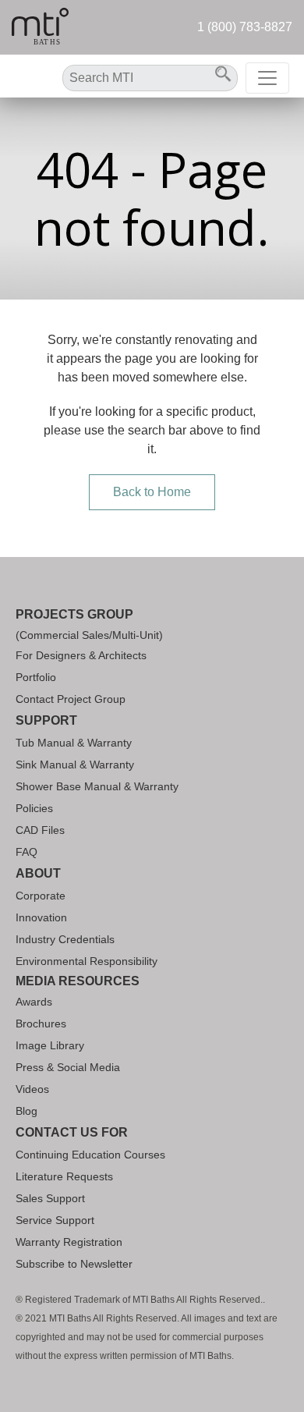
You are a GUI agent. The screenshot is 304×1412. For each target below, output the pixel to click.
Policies (34, 808)
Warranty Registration (69, 1242)
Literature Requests (64, 1176)
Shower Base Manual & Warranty (97, 786)
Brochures (41, 1023)
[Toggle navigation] (267, 78)
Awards (34, 1001)
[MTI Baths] (40, 27)
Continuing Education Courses (90, 1154)
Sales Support (50, 1198)
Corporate (40, 895)
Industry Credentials (65, 939)
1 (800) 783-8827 (244, 27)
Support (46, 720)
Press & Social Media (68, 1067)
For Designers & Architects (81, 655)
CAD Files (40, 830)
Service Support (55, 1220)
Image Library (50, 1045)
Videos (32, 1089)
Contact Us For (72, 1132)
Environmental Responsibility (86, 961)
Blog (26, 1111)
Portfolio (36, 677)
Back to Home (152, 491)
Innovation (41, 917)
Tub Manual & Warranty (74, 742)
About (38, 873)
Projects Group (74, 614)
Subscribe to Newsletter (74, 1264)
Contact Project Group (70, 699)
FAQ (26, 852)
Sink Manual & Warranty (75, 764)
